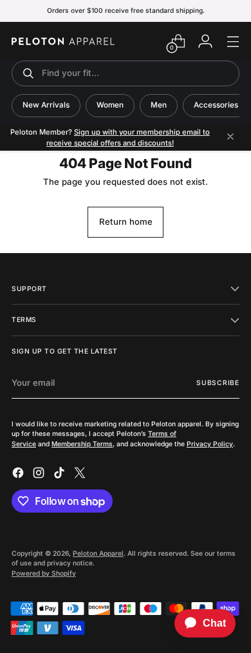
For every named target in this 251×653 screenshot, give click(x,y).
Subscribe (217, 382)
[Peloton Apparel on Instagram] (40, 474)
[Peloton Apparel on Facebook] (19, 474)
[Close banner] (230, 137)
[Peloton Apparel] (63, 41)
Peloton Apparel (98, 553)
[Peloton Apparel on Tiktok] (60, 474)
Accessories (216, 104)
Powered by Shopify (44, 573)
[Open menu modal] (232, 41)
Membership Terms (82, 444)
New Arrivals (46, 104)
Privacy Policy (210, 444)
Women (110, 104)
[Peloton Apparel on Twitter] (81, 474)
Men (159, 104)
